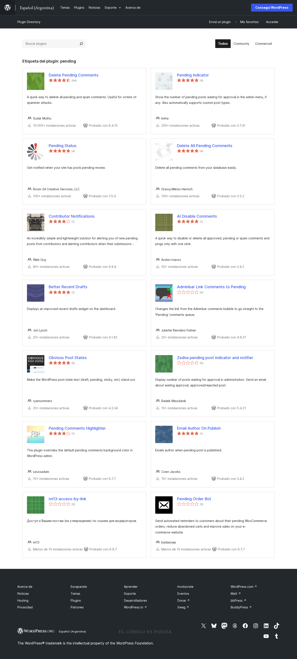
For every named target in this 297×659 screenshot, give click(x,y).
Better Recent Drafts (68, 287)
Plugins (76, 600)
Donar (183, 600)
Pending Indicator (193, 75)
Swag (183, 607)
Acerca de (24, 586)
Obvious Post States (68, 357)
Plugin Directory (28, 22)
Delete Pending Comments (73, 75)
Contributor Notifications (72, 216)
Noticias (23, 593)
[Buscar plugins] (81, 43)
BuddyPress (241, 607)
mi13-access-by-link (67, 499)
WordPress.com (244, 586)
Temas (75, 593)
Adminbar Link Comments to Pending (211, 287)
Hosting (22, 600)
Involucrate (185, 586)
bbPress (238, 600)
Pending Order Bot (194, 499)
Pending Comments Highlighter (77, 428)
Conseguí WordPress (272, 7)
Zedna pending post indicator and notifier (215, 357)
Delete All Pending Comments (204, 145)
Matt (236, 593)
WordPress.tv (135, 607)
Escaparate (79, 586)
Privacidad (25, 607)
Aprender (131, 586)
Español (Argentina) (72, 631)
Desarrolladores (135, 600)
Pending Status (63, 145)
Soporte (130, 593)
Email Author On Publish (199, 428)
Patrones (77, 607)
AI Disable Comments (197, 216)
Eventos (183, 593)
